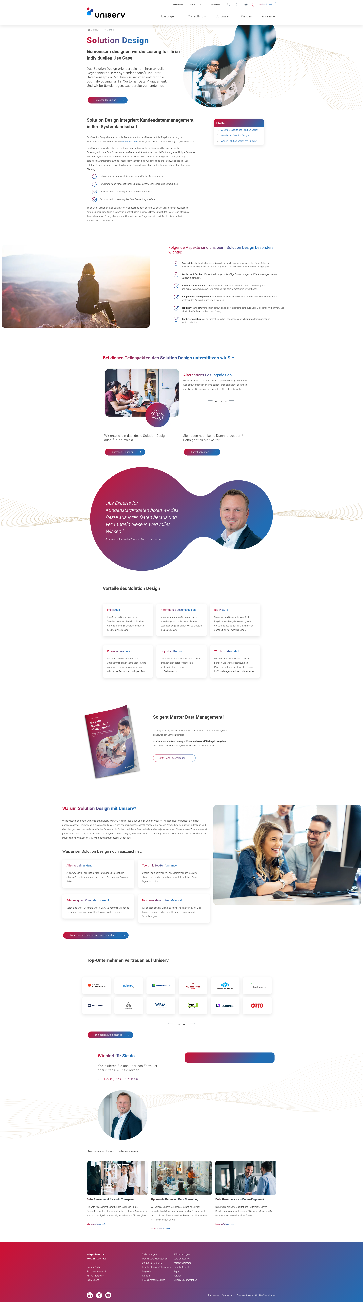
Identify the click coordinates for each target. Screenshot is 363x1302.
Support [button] (203, 4)
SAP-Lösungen (149, 1254)
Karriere (146, 1275)
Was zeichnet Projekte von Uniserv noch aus (93, 935)
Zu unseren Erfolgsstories (108, 1034)
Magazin (146, 1271)
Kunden (246, 16)
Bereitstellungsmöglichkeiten (156, 1267)
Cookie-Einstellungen (265, 1295)
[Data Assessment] (117, 1177)
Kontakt (262, 4)
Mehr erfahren (94, 1224)
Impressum (213, 1295)
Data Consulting (182, 1258)
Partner (177, 1275)
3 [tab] (221, 401)
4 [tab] (223, 401)
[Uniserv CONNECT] (234, 4)
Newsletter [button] (215, 4)
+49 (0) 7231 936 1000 (120, 1079)
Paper (176, 1271)
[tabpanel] (216, 383)
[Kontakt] (99, 1078)
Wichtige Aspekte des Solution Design (239, 130)
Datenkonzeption (129, 141)
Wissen (266, 16)
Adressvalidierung (182, 1263)
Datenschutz (228, 1295)
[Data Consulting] (181, 1177)
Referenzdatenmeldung (153, 1280)
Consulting (195, 16)
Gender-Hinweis (245, 1295)
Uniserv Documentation (185, 1280)
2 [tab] (218, 401)
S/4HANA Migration (183, 1254)
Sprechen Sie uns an (105, 100)
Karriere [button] (191, 4)
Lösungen (168, 16)
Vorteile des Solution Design (235, 135)
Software (222, 16)
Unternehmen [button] (178, 4)
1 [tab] (216, 401)
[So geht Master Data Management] (111, 741)
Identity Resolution (183, 1267)
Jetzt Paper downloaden (172, 757)
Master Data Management (155, 1258)
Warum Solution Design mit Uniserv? (239, 141)
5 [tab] (226, 401)
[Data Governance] (245, 1177)
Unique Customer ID (152, 1263)
